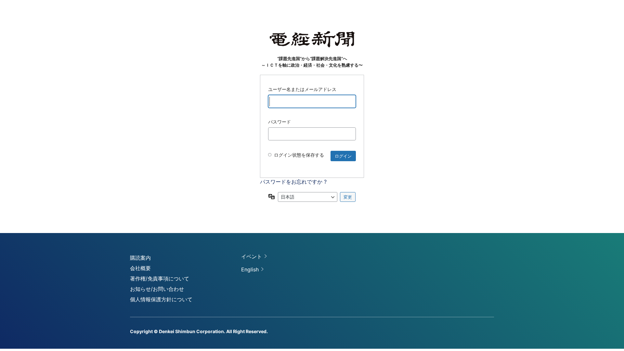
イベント (251, 256)
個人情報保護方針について (161, 299)
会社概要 (140, 268)
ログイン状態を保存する (299, 155)
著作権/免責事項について (159, 278)
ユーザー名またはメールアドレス (302, 89)
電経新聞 (312, 39)
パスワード (279, 121)
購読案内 (140, 257)
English (250, 269)
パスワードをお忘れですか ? (293, 181)
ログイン (343, 156)
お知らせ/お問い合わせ (157, 289)
